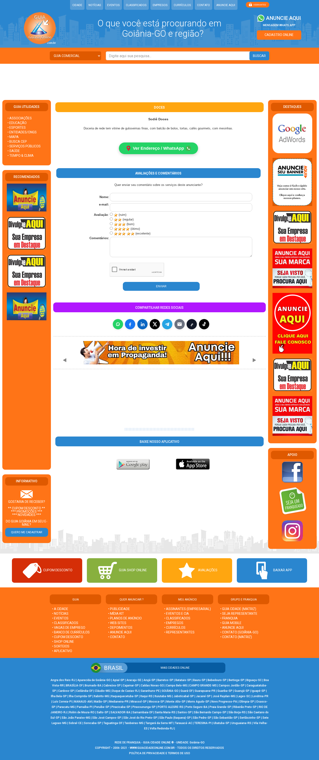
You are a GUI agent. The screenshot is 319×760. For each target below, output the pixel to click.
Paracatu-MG (66, 707)
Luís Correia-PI (62, 701)
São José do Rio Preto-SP (140, 717)
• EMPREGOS (173, 623)
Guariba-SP (224, 691)
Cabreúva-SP (112, 685)
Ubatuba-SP (221, 723)
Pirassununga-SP (144, 707)
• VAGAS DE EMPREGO (68, 627)
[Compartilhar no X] (155, 324)
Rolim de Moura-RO (82, 712)
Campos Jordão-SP (232, 685)
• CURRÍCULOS (174, 627)
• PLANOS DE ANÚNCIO (125, 618)
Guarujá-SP (241, 691)
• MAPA (13, 137)
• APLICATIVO (62, 651)
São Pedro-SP (202, 717)
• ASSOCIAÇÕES (19, 118)
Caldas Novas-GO (152, 685)
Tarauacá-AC (183, 723)
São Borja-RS (237, 712)
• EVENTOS (60, 618)
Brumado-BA (93, 685)
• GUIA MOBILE (230, 623)
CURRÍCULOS (182, 5)
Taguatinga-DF (112, 723)
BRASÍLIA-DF (74, 685)
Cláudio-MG (102, 691)
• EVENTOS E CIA (176, 613)
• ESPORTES (16, 127)
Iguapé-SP (258, 691)
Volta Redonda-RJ (162, 728)
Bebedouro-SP (217, 680)
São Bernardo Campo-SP (210, 712)
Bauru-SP (199, 680)
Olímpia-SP (246, 701)
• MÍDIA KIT (116, 613)
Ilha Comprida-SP (80, 696)
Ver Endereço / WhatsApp (158, 148)
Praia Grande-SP (220, 707)
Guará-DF (187, 691)
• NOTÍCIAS (60, 613)
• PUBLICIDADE (119, 609)
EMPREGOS (160, 5)
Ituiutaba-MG (163, 696)
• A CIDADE (60, 609)
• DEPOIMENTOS (120, 627)
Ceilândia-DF (84, 691)
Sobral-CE (75, 723)
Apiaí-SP (118, 680)
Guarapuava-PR (205, 691)
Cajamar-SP (131, 685)
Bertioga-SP (236, 680)
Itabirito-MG (101, 696)
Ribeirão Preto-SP (245, 707)
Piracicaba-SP (120, 707)
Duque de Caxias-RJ (125, 691)
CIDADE (77, 5)
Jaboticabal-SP (184, 696)
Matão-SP (100, 701)
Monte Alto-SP (175, 701)
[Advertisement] (159, 78)
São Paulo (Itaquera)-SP (175, 717)
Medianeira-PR (118, 701)
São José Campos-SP (106, 717)
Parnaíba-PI (84, 707)
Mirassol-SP (139, 701)
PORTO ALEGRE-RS (170, 707)
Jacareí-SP (203, 696)
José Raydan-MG (224, 696)
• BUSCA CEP (17, 141)
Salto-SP (102, 712)
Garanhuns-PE (150, 691)
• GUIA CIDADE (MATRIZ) (238, 609)
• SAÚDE (13, 151)
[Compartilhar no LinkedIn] (142, 324)
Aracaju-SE (133, 680)
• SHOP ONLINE (63, 641)
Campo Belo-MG (176, 685)
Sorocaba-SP (92, 723)
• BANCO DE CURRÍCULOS (71, 632)
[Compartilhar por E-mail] (179, 324)
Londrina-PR (260, 696)
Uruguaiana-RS (241, 723)
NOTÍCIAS (95, 5)
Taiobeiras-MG (133, 723)
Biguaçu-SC (254, 680)
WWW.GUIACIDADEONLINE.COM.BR (152, 747)
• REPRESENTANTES (179, 632)
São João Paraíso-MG (76, 717)
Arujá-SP (149, 680)
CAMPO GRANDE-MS (203, 685)
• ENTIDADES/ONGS (22, 132)
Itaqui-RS (146, 696)
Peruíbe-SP (101, 707)
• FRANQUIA (229, 618)
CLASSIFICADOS (136, 5)
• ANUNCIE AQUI (119, 632)
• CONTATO (116, 637)
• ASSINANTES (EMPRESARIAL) (187, 609)
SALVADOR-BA (120, 712)
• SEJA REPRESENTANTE (239, 613)
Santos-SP (184, 712)
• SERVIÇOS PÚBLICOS (24, 146)
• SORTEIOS (60, 646)
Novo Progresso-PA (224, 701)
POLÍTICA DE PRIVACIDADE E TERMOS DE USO (159, 753)
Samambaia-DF (142, 712)
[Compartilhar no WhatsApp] (118, 324)
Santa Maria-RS (165, 712)
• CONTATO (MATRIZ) (236, 637)
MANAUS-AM (83, 701)
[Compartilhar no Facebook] (130, 324)
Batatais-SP (183, 680)
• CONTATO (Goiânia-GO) (239, 632)
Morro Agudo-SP (198, 701)
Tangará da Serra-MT (159, 723)
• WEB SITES (117, 623)
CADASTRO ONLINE (279, 35)
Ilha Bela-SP (59, 696)
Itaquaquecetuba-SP (124, 696)
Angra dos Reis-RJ (62, 680)
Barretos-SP (165, 680)
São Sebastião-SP (225, 717)
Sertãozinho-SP (250, 717)
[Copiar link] (192, 324)
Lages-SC (243, 696)
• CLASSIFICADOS (65, 623)
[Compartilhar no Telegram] (167, 324)
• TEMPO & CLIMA (20, 155)
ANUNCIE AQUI (225, 5)
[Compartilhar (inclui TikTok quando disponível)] (204, 324)
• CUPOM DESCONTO (67, 637)
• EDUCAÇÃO (17, 123)
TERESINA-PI (202, 723)
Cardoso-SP (66, 691)
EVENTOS (113, 5)
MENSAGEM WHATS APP (279, 25)
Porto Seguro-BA (196, 707)
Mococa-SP (156, 701)
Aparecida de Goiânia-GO (93, 680)
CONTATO (203, 5)
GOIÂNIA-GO (170, 691)
